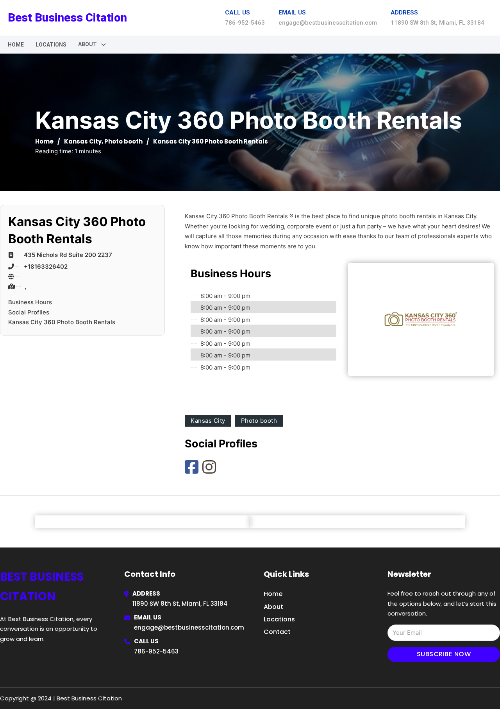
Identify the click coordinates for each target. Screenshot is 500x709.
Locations (51, 44)
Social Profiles (28, 312)
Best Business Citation (67, 17)
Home (16, 44)
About (273, 606)
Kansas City (83, 141)
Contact (277, 631)
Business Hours (30, 302)
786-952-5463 (156, 651)
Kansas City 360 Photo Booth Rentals (61, 322)
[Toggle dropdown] (103, 44)
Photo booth (123, 141)
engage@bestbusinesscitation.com (189, 627)
